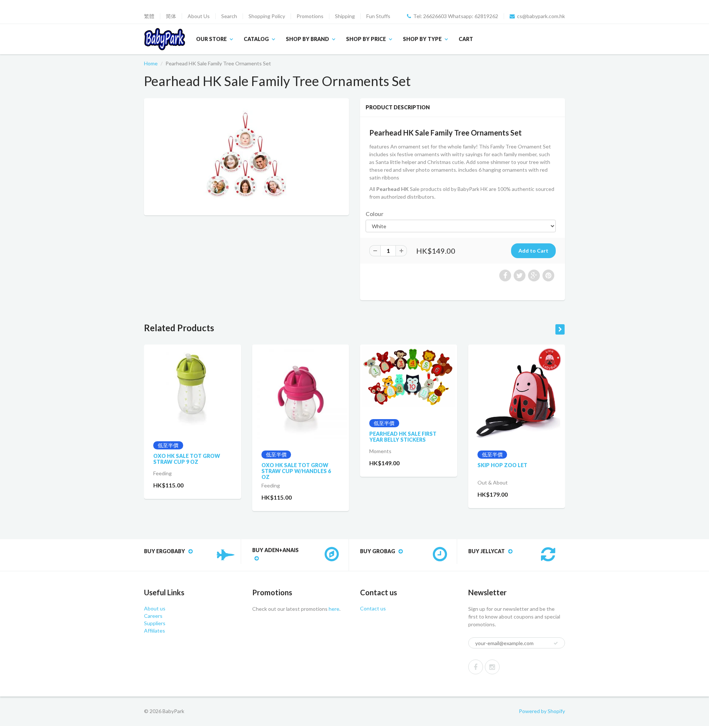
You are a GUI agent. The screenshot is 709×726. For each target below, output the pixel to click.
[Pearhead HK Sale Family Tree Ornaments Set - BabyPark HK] (246, 156)
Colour (374, 213)
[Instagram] (492, 667)
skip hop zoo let (502, 465)
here (333, 609)
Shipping (345, 16)
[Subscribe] (555, 643)
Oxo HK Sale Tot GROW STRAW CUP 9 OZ (186, 459)
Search (229, 16)
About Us (199, 16)
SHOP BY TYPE (422, 39)
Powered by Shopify (542, 711)
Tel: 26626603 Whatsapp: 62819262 (455, 16)
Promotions (310, 16)
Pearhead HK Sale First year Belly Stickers (402, 437)
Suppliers (154, 623)
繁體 (149, 16)
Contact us (373, 608)
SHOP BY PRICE (366, 39)
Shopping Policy (267, 16)
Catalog (256, 39)
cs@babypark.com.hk (541, 16)
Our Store (211, 39)
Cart (466, 39)
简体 (171, 16)
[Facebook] (475, 667)
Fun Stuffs (378, 16)
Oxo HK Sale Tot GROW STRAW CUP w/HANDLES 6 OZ (296, 471)
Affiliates (154, 630)
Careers (153, 616)
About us (154, 608)
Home (151, 63)
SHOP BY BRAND (307, 39)
